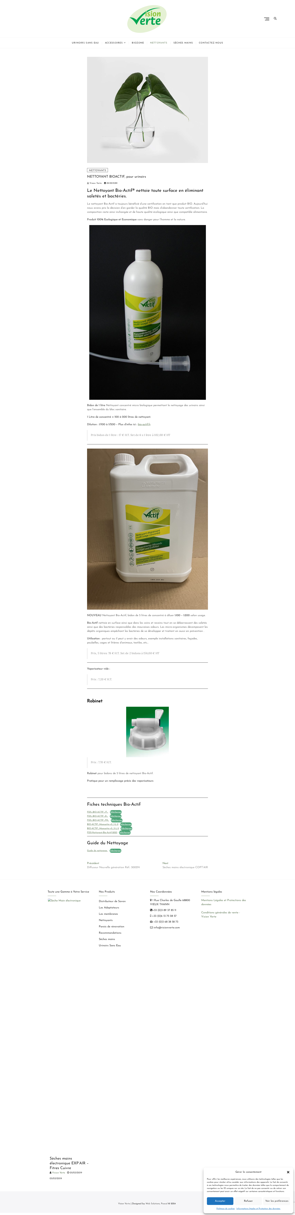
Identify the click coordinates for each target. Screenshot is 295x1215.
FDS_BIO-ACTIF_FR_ (98, 820)
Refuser (248, 1201)
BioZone (138, 43)
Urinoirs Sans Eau (85, 43)
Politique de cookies (225, 1209)
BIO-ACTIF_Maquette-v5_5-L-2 (103, 828)
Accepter (220, 1201)
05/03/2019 (111, 183)
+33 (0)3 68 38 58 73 (165, 922)
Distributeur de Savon (112, 901)
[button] (288, 1172)
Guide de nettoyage (97, 851)
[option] (70, 1040)
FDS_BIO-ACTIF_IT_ (97, 812)
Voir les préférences (276, 1201)
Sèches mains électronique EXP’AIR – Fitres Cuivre (69, 1163)
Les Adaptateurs (109, 907)
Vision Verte (95, 183)
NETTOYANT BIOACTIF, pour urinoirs (116, 176)
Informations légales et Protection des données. (258, 1209)
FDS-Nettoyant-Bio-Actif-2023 (102, 832)
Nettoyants (158, 43)
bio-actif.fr (144, 424)
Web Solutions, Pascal (156, 1204)
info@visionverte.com (166, 927)
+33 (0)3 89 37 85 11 (164, 910)
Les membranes (108, 914)
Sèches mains (107, 939)
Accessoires (114, 43)
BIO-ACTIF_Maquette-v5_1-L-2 (102, 824)
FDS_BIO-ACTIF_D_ (97, 816)
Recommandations (110, 933)
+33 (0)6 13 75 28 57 (164, 916)
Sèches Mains (183, 43)
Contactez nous (211, 43)
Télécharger (116, 812)
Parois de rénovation (111, 926)
